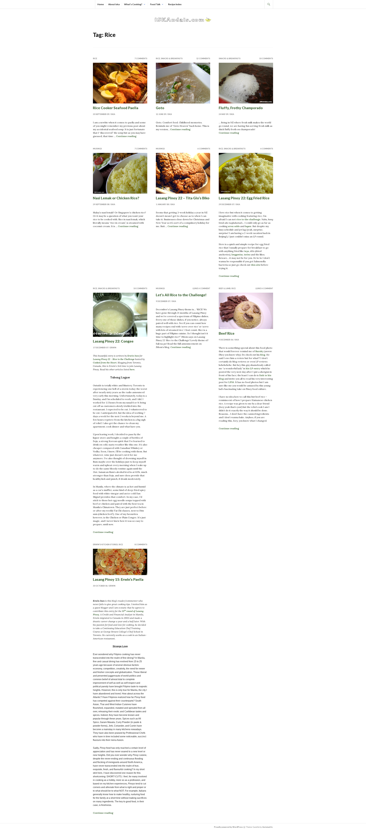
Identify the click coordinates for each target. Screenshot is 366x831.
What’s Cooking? (133, 4)
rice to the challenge (248, 219)
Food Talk (155, 4)
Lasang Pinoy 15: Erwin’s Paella (118, 579)
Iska (113, 114)
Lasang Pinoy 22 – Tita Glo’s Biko (182, 198)
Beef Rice (226, 333)
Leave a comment (201, 288)
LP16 (231, 382)
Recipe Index (175, 4)
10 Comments (266, 58)
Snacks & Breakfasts (172, 58)
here (132, 369)
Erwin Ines (133, 355)
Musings (97, 148)
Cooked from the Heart (105, 362)
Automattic (267, 827)
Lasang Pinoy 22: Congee (113, 341)
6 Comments (203, 148)
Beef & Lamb (225, 288)
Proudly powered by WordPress (228, 827)
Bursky (259, 351)
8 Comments (141, 544)
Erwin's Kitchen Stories (105, 544)
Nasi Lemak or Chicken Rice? (116, 198)
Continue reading (126, 136)
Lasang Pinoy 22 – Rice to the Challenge (114, 359)
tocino (247, 254)
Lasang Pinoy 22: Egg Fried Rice (244, 198)
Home (100, 4)
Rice (95, 58)
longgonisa (237, 254)
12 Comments (203, 58)
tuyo (246, 251)
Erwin (113, 347)
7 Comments (141, 58)
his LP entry (253, 368)
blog (262, 354)
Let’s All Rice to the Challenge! (181, 295)
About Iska (114, 4)
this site (255, 264)
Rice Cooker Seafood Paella (115, 108)
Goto (160, 108)
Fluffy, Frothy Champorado (241, 108)
